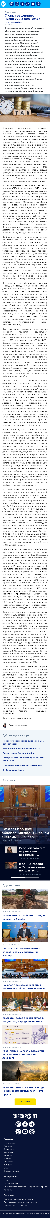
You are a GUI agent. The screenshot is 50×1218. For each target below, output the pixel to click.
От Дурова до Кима (13, 770)
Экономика (11, 12)
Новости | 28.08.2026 (12, 840)
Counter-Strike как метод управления (22, 765)
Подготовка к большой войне (18, 753)
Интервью (24, 859)
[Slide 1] (18, 877)
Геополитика (25, 874)
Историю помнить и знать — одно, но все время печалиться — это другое (24, 1091)
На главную (25, 1102)
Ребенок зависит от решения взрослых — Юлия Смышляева (32, 851)
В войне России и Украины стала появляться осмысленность (32, 867)
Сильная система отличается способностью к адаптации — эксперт (21, 952)
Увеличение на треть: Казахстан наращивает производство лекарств (23, 1054)
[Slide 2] (32, 877)
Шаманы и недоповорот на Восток (21, 748)
